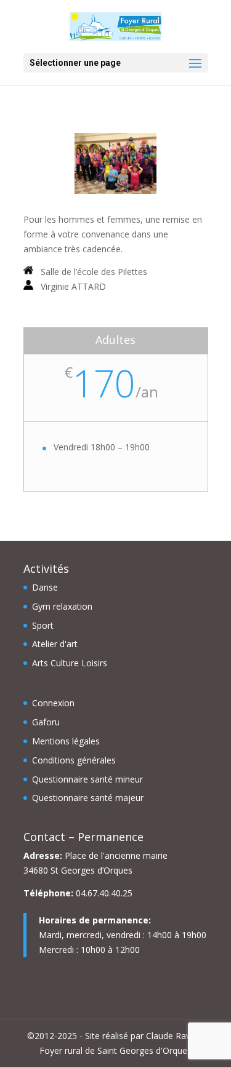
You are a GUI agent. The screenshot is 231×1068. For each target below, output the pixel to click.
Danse (45, 587)
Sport (43, 625)
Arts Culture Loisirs (69, 663)
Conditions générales (74, 760)
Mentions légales (66, 741)
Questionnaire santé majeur (88, 797)
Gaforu (46, 722)
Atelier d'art (55, 644)
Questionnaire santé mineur (87, 779)
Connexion (53, 703)
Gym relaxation (62, 606)
